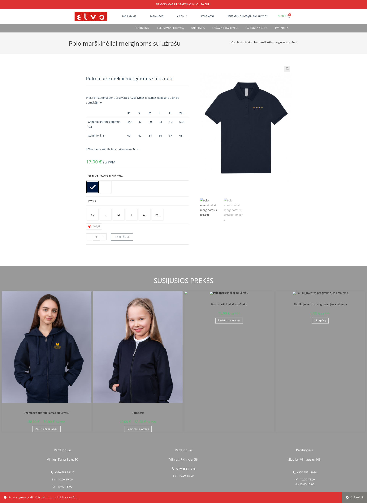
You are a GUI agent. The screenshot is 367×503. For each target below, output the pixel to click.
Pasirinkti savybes (46, 428)
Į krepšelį (122, 237)
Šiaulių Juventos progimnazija (46, 408)
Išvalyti (96, 226)
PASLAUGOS (282, 28)
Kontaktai (207, 16)
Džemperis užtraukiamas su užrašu (46, 413)
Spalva (93, 176)
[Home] (232, 42)
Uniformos (198, 28)
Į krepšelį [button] (320, 320)
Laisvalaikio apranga (225, 28)
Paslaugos (156, 16)
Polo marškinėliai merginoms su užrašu (276, 42)
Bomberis (138, 413)
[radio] (92, 187)
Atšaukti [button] (357, 497)
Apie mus (182, 16)
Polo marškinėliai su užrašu (229, 304)
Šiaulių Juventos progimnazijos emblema (320, 304)
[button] (287, 69)
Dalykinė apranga (257, 28)
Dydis (92, 201)
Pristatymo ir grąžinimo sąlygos (247, 16)
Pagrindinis (129, 16)
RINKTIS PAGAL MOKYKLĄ (170, 28)
